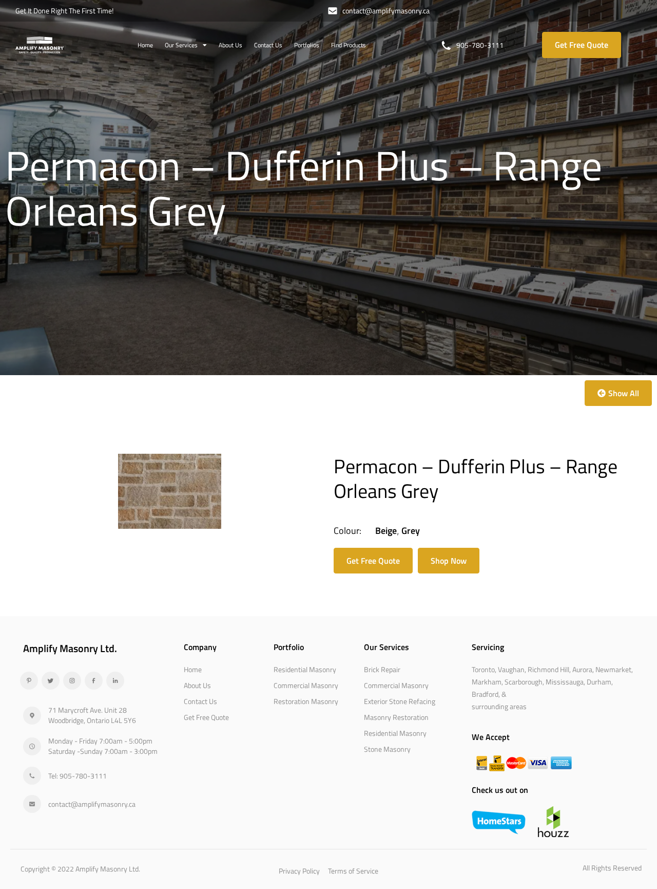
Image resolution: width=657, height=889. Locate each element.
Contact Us (268, 45)
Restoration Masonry (306, 701)
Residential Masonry (305, 669)
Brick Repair (382, 669)
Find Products (348, 45)
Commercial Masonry (306, 685)
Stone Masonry (387, 749)
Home (145, 45)
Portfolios (306, 45)
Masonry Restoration (396, 717)
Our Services (181, 45)
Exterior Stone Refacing (399, 701)
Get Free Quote (206, 717)
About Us (230, 45)
